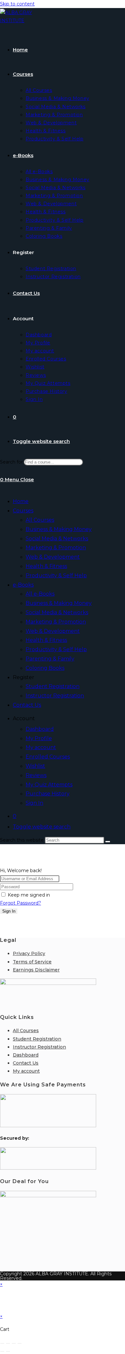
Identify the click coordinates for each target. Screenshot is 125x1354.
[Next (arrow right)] (8, 1351)
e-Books (23, 585)
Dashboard (40, 729)
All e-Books (40, 594)
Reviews (36, 775)
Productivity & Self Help (56, 575)
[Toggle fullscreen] (8, 1343)
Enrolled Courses (48, 757)
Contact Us (27, 705)
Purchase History (48, 794)
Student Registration (52, 686)
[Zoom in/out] (2, 1343)
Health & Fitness (46, 566)
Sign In (34, 803)
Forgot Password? (20, 903)
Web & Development (53, 557)
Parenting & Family (50, 659)
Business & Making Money (59, 529)
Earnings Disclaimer (36, 970)
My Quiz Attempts (49, 785)
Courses (23, 511)
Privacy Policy (29, 953)
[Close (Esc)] (19, 1343)
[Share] (14, 1343)
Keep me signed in (29, 895)
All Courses (40, 520)
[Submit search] (107, 841)
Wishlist (35, 766)
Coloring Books (45, 668)
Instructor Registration (55, 696)
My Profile (39, 738)
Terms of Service (32, 962)
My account (41, 747)
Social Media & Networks (57, 538)
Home (21, 501)
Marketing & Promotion (56, 547)
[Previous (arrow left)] (2, 1351)
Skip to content (17, 4)
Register (23, 677)
